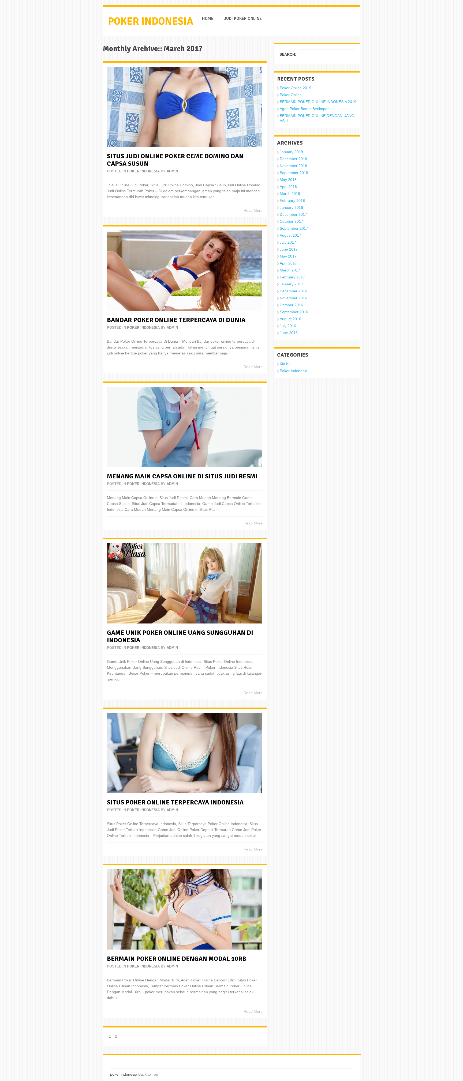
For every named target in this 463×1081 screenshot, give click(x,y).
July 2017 (288, 242)
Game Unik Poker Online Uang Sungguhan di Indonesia (180, 636)
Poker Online (291, 95)
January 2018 (291, 207)
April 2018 (288, 186)
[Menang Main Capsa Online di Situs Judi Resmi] (184, 427)
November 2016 (293, 298)
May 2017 (288, 256)
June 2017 (289, 249)
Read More (253, 210)
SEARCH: (287, 54)
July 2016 (288, 326)
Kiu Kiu (286, 364)
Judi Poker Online (243, 18)
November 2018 (293, 166)
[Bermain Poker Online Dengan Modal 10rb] (184, 909)
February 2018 (292, 200)
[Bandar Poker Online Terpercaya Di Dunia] (184, 270)
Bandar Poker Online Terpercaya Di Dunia (176, 320)
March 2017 (290, 270)
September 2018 (294, 173)
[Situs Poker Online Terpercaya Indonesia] (184, 753)
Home (208, 18)
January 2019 (291, 152)
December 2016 (293, 291)
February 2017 (292, 277)
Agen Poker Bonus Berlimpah (305, 109)
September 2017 (294, 228)
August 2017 (290, 235)
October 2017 (291, 221)
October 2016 (291, 305)
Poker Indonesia (143, 171)
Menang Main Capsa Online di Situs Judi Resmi (182, 476)
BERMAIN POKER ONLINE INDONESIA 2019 (318, 102)
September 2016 (294, 312)
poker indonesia (150, 21)
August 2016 (290, 319)
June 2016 (289, 333)
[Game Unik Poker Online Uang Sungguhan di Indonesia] (184, 583)
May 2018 (288, 179)
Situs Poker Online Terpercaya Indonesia (175, 802)
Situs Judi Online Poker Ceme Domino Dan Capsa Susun (175, 160)
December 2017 (293, 214)
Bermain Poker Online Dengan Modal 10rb (176, 959)
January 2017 (291, 284)
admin (172, 171)
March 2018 (290, 193)
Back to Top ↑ (149, 1074)
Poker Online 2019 (295, 88)
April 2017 (288, 263)
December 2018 (293, 159)
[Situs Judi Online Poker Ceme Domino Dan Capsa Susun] (184, 107)
